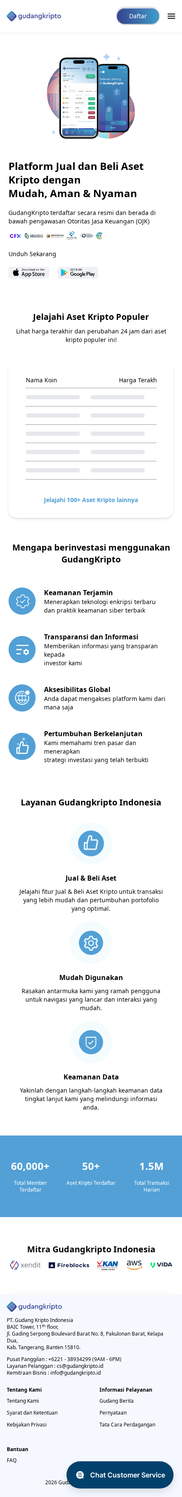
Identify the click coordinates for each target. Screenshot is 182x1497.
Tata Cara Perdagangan (127, 1424)
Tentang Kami (23, 1400)
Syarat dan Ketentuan (32, 1412)
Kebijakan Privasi (27, 1424)
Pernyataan (113, 1412)
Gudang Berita (116, 1400)
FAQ (12, 1460)
